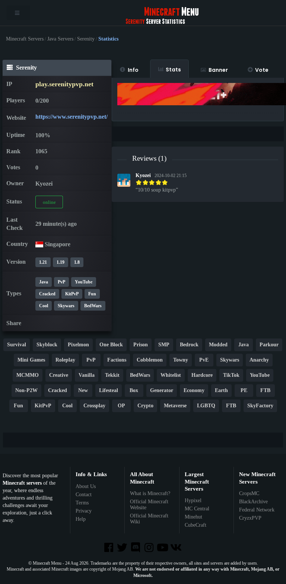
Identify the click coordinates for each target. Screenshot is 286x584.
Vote (261, 70)
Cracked (47, 293)
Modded (218, 344)
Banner (218, 70)
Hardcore (202, 375)
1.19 (60, 262)
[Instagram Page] (149, 548)
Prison (140, 344)
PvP (61, 282)
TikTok (231, 375)
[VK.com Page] (176, 548)
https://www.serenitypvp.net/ (71, 116)
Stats (173, 69)
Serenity (86, 39)
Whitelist (171, 375)
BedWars (93, 305)
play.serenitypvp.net (64, 84)
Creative (58, 375)
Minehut (193, 517)
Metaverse (175, 405)
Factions (116, 360)
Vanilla (87, 375)
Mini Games (31, 360)
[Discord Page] (136, 548)
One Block (111, 344)
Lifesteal (108, 390)
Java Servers (60, 39)
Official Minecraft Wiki (149, 518)
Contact (84, 494)
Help (81, 519)
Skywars (66, 305)
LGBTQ (206, 405)
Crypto (145, 405)
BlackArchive (253, 501)
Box (134, 390)
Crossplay (94, 405)
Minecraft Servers (25, 39)
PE (244, 390)
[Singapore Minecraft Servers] (39, 244)
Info (133, 70)
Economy (194, 390)
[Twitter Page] (123, 548)
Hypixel (193, 500)
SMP (163, 344)
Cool (43, 305)
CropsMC (249, 493)
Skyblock (46, 344)
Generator (161, 390)
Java (43, 282)
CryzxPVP (250, 518)
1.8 (77, 262)
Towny (180, 360)
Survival (16, 344)
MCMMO (27, 375)
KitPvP (72, 293)
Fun (92, 293)
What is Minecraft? (150, 493)
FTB (265, 390)
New (83, 390)
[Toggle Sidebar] (18, 13)
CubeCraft (195, 525)
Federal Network (256, 510)
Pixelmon (78, 344)
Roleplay (65, 360)
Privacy (84, 511)
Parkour (269, 344)
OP (121, 405)
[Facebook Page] (109, 548)
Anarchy (259, 360)
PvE (204, 360)
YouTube (83, 282)
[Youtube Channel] (163, 548)
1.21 (43, 262)
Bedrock (189, 344)
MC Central (197, 508)
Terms (82, 503)
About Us (86, 486)
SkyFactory (260, 405)
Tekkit (112, 375)
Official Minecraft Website (149, 504)
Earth (221, 390)
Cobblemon (150, 360)
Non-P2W (26, 390)
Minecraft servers (22, 483)
